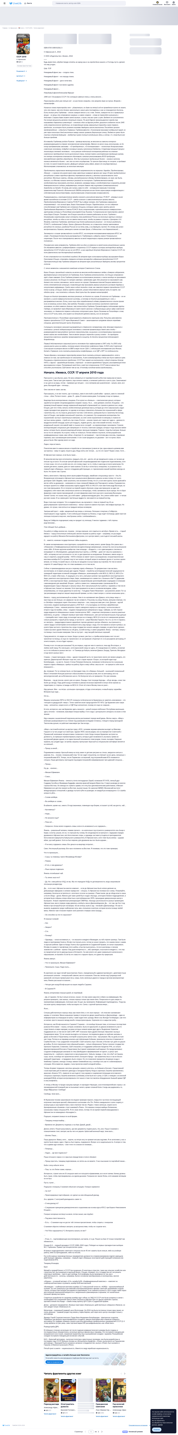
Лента (29, 3)
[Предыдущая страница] (85, 1431)
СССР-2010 (21, 56)
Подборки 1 (20, 81)
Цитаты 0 (19, 76)
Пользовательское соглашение (138, 1425)
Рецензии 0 (20, 71)
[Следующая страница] (101, 1431)
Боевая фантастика (24, 66)
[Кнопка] (121, 1373)
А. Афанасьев (21, 59)
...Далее (160, 1425)
